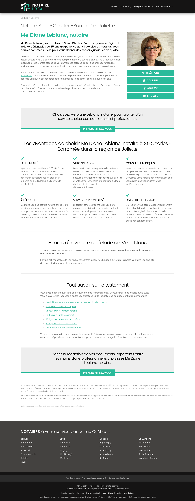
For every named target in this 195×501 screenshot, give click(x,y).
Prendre (97, 129)
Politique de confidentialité (99, 489)
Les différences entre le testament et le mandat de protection (77, 302)
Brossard (25, 450)
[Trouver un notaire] (35, 6)
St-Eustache (145, 439)
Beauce (25, 439)
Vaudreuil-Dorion (148, 458)
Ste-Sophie (144, 450)
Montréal (64, 458)
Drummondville (28, 454)
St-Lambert (145, 447)
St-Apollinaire (106, 454)
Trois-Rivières (146, 454)
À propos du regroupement (94, 478)
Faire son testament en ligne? (61, 307)
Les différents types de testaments (63, 328)
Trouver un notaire (119, 7)
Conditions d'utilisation (76, 489)
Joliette (24, 458)
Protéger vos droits (144, 7)
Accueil (24, 18)
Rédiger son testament (63, 319)
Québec (103, 439)
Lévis (62, 439)
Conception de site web (119, 478)
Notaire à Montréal (93, 493)
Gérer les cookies (121, 489)
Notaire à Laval (107, 493)
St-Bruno (104, 458)
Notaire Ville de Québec (125, 493)
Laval (23, 462)
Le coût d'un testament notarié (61, 311)
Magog (63, 450)
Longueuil (65, 443)
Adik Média (94, 486)
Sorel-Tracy (105, 450)
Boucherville (27, 447)
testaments (26, 76)
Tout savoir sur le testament (60, 315)
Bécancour (26, 443)
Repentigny (105, 443)
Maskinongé (66, 454)
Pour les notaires (165, 7)
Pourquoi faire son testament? (61, 323)
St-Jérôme (144, 443)
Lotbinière (65, 447)
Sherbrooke (105, 447)
